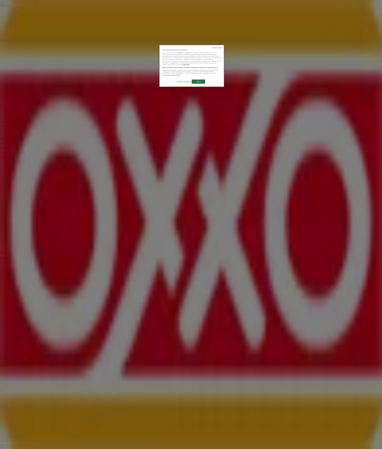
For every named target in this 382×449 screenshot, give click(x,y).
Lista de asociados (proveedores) (171, 75)
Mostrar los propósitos (184, 81)
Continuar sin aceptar (217, 47)
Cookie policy (186, 64)
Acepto (198, 81)
